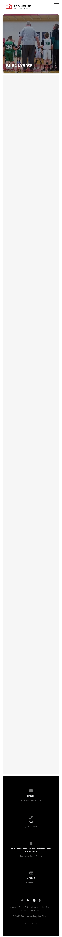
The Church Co (31, 923)
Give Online (31, 882)
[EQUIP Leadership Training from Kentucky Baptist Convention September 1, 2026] (31, 279)
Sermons (12, 907)
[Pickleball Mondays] (31, 685)
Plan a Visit (23, 907)
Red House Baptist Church (31, 856)
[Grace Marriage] (31, 634)
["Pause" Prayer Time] (31, 583)
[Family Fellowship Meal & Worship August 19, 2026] (31, 219)
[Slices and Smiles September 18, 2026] (31, 470)
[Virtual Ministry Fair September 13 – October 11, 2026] (31, 344)
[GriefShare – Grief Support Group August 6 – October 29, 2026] (31, 158)
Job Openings (47, 907)
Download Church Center (31, 910)
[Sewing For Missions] (31, 735)
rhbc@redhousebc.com (31, 800)
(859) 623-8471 (31, 826)
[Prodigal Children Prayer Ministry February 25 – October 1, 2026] (31, 97)
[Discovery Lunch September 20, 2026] (31, 526)
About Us (35, 907)
